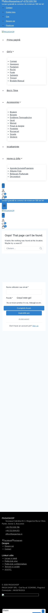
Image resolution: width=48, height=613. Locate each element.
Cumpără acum (24, 308)
